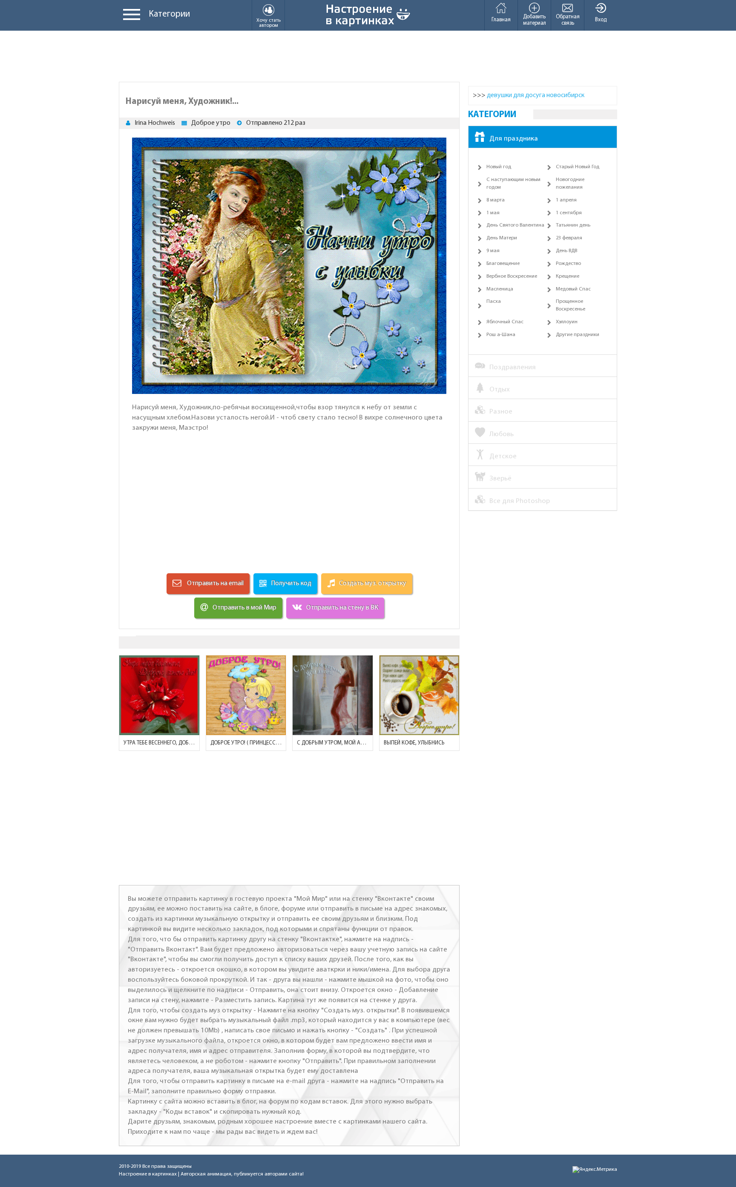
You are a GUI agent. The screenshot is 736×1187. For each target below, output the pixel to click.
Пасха (493, 301)
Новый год (498, 167)
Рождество (568, 263)
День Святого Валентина (515, 225)
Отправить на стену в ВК (342, 607)
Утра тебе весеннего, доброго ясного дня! (159, 743)
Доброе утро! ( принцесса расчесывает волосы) (246, 743)
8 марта (495, 200)
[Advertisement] (368, 56)
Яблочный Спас (504, 322)
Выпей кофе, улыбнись (414, 743)
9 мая (493, 250)
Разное (500, 411)
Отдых (499, 389)
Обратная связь (568, 20)
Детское (503, 456)
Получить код (291, 583)
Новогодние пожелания (570, 183)
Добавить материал (534, 20)
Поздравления (512, 367)
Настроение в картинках (148, 1174)
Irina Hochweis (155, 123)
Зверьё (500, 478)
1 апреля (566, 200)
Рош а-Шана (500, 334)
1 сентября (569, 213)
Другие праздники (577, 334)
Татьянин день (573, 225)
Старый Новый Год (577, 167)
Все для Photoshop (519, 501)
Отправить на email (215, 583)
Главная (501, 20)
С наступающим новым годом (513, 183)
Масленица (499, 289)
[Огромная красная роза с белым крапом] (159, 695)
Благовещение (503, 263)
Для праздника (513, 138)
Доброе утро (210, 123)
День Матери (501, 238)
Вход (601, 20)
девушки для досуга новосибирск (535, 95)
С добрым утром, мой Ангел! (332, 743)
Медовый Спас (573, 289)
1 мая (493, 213)
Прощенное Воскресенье (570, 305)
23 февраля (569, 238)
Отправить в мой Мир (244, 607)
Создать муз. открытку (372, 583)
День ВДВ (566, 250)
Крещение (567, 276)
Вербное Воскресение (511, 276)
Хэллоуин (567, 322)
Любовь (501, 434)
